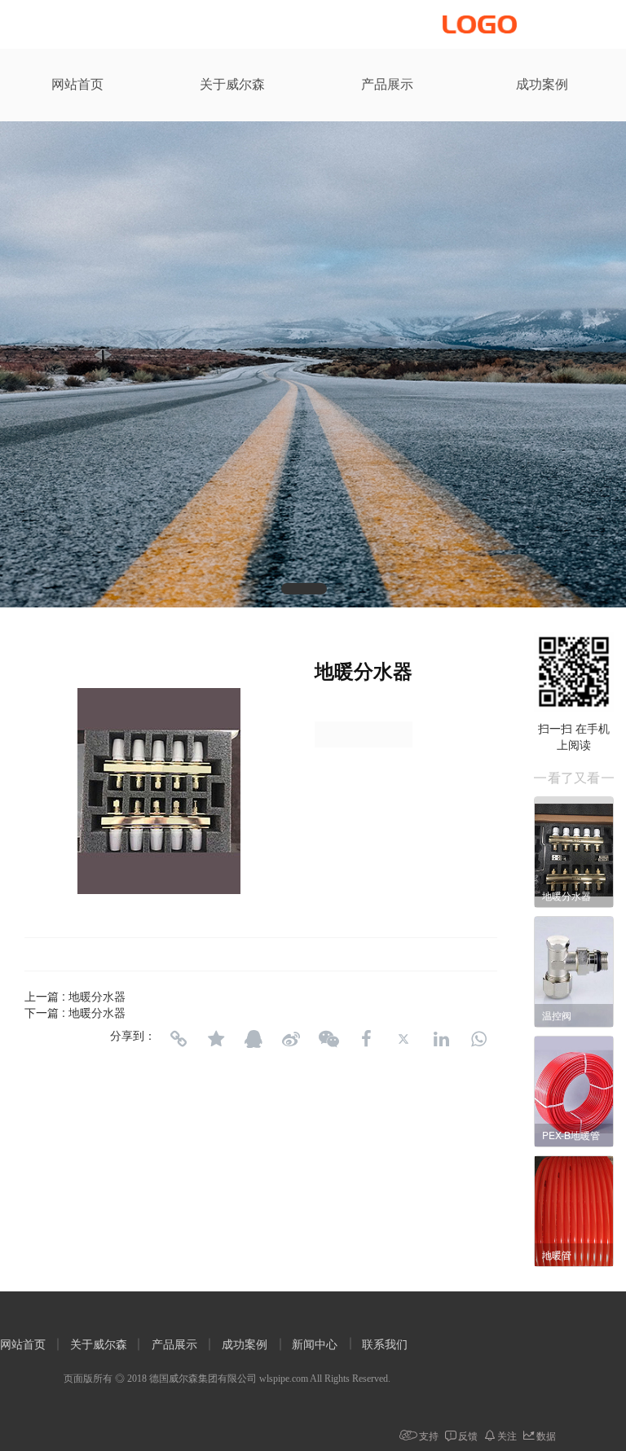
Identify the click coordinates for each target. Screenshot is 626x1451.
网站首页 (77, 84)
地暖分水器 (97, 996)
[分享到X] (403, 1039)
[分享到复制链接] (178, 1039)
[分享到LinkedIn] (441, 1039)
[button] (304, 588)
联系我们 (385, 1345)
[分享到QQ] (253, 1039)
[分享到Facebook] (366, 1039)
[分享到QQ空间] (216, 1039)
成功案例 (542, 84)
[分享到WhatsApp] (478, 1039)
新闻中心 (314, 1345)
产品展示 (387, 84)
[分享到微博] (291, 1039)
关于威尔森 (232, 84)
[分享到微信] (328, 1039)
